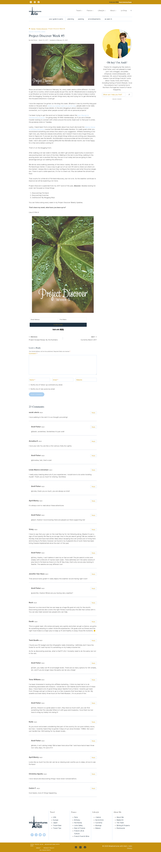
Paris (76, 817)
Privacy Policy (49, 848)
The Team (120, 823)
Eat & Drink (99, 820)
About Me (120, 817)
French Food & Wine (81, 836)
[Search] (129, 94)
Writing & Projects (123, 825)
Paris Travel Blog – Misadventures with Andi (45, 845)
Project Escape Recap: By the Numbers (43, 338)
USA (54, 817)
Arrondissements (94, 19)
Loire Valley (78, 825)
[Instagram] (31, 2)
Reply (93, 412)
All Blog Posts (45, 850)
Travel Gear (57, 825)
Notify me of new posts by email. (43, 389)
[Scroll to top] (155, 844)
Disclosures (121, 828)
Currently (98, 823)
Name (32, 380)
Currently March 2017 (89, 338)
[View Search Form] (131, 10)
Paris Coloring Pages (125, 2)
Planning (71, 19)
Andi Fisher (34, 40)
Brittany (77, 820)
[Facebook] (39, 2)
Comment (33, 353)
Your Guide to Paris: (56, 19)
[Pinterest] (35, 2)
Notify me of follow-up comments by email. (47, 385)
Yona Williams (35, 679)
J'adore (98, 817)
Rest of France (79, 828)
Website (79, 380)
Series (43, 31)
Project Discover (34, 31)
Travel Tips (57, 828)
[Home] (29, 29)
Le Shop (124, 10)
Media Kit (120, 820)
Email (55, 380)
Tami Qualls (34, 640)
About (38, 848)
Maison (98, 828)
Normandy (78, 823)
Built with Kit (58, 329)
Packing (81, 19)
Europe (55, 820)
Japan (55, 823)
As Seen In (108, 19)
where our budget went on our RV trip (62, 106)
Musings (98, 825)
